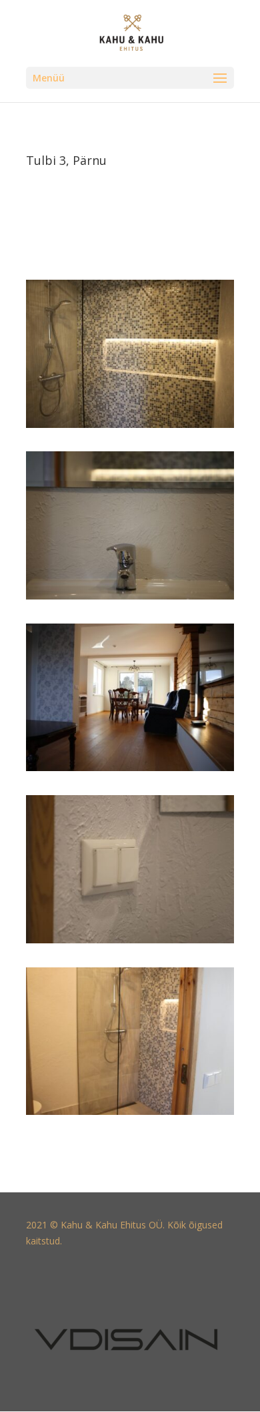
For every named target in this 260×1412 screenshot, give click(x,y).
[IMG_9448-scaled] (130, 1114)
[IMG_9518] (130, 770)
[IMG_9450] (130, 427)
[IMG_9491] (130, 599)
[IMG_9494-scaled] (130, 943)
